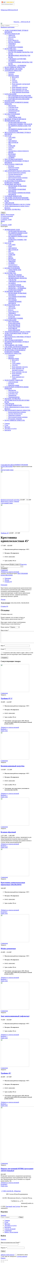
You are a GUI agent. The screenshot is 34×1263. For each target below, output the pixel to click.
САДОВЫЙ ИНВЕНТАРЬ (13, 196)
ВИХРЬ (10, 152)
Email (3, 649)
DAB (10, 139)
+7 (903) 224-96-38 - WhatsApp (11, 1191)
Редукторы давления (15, 179)
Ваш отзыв (5, 630)
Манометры (12, 105)
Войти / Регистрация (11, 1232)
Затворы (11, 74)
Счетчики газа (13, 109)
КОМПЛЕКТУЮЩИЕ (15, 47)
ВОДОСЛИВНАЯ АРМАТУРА (15, 67)
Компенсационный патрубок (10, 500)
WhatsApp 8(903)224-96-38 (9, 10)
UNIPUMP (11, 146)
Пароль (4, 1247)
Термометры (12, 112)
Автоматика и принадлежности (18, 151)
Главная (3, 465)
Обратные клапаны (14, 176)
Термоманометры (14, 110)
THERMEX (12, 44)
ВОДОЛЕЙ (12, 154)
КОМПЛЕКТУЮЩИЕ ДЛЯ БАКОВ (20, 124)
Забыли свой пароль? (7, 1254)
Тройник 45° (5, 533)
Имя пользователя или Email (10, 1242)
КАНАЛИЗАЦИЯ (10, 94)
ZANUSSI (11, 45)
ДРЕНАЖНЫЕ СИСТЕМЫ (13, 69)
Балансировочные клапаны (17, 172)
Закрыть (3, 1215)
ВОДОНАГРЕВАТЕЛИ (12, 33)
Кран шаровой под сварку (20, 90)
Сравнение (4, 570)
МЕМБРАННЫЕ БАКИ (12, 121)
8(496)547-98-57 (6, 6)
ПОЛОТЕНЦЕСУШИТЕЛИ (14, 164)
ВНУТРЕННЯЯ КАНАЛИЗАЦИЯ (19, 95)
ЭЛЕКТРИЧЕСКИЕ (14, 117)
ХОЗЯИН (11, 157)
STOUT (14, 80)
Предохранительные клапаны (17, 177)
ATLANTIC (12, 37)
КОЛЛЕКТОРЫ (10, 100)
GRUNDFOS (12, 141)
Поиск (3, 212)
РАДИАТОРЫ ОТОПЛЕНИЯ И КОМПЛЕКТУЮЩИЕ (15, 181)
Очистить (23, 564)
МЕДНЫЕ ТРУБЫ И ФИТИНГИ (15, 119)
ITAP (13, 79)
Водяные (11, 166)
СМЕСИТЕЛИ (9, 202)
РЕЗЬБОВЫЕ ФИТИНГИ (13, 184)
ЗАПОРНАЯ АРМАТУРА (13, 70)
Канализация (5, 564)
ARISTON (11, 35)
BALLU (11, 39)
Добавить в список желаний (10, 572)
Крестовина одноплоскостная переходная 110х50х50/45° (13, 884)
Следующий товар (7, 503)
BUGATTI (15, 77)
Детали (7, 580)
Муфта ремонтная (8, 949)
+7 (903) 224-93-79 (7, 1189)
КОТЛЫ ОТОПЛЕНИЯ (12, 114)
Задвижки (11, 72)
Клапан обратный (8, 832)
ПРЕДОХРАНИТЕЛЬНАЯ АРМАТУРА (17, 171)
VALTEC (15, 82)
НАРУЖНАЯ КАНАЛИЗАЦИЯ (18, 99)
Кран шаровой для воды (20, 87)
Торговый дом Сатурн (13, 1206)
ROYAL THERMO (14, 42)
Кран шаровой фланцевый (20, 92)
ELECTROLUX (13, 40)
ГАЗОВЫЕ (11, 115)
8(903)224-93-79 (6, 8)
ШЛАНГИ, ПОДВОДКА (13, 209)
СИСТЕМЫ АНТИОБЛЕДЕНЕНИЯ (16, 197)
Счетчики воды (13, 107)
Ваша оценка (5, 627)
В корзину (4, 568)
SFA (9, 144)
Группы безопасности (15, 174)
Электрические (13, 169)
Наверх (3, 1258)
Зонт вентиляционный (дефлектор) (15, 1016)
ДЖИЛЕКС (12, 156)
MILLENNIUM (13, 142)
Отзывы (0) (8, 581)
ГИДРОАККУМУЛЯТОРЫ (17, 122)
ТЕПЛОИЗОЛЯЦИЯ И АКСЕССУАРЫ (17, 204)
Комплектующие (13, 167)
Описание (8, 578)
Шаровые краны (13, 75)
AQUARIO (11, 137)
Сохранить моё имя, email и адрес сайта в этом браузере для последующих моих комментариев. (17, 653)
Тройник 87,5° (7, 698)
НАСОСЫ (8, 136)
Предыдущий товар (7, 470)
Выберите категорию (7, 27)
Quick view (4, 731)
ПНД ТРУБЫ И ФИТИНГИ (14, 159)
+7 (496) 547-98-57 (7, 1187)
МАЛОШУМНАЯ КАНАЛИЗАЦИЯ (20, 97)
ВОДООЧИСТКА (10, 49)
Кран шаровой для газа (19, 89)
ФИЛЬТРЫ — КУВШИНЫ (17, 65)
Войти (3, 1251)
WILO (10, 149)
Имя (3, 645)
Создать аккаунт (22, 1256)
